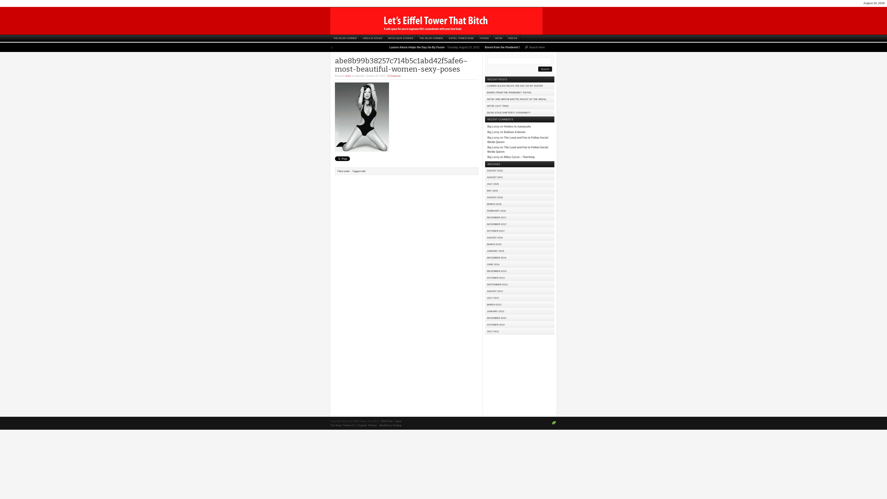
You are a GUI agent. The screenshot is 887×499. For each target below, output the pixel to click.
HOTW (498, 38)
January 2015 (495, 251)
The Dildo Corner (345, 38)
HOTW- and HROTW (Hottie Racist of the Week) (516, 99)
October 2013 (496, 278)
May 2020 (492, 190)
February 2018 (496, 211)
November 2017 (497, 224)
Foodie (484, 38)
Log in (398, 421)
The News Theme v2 (342, 425)
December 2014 (496, 257)
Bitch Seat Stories (400, 38)
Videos (512, 38)
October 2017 (496, 231)
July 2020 (493, 184)
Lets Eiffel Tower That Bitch (443, 21)
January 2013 (495, 311)
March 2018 (494, 204)
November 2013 (497, 271)
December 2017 (496, 217)
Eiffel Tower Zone (461, 38)
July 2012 (493, 331)
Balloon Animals (515, 132)
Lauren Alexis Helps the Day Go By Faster (401, 47)
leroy (348, 75)
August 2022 (495, 170)
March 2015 (494, 244)
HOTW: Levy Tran (497, 106)
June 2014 (493, 264)
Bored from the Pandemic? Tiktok (491, 47)
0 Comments (393, 75)
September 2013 (497, 284)
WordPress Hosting (390, 425)
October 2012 (496, 324)
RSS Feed (386, 421)
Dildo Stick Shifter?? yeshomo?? (509, 112)
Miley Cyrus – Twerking (519, 157)
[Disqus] (406, 236)
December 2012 (496, 318)
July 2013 (493, 298)
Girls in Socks (372, 38)
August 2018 (495, 197)
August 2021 (495, 177)
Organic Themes (367, 425)
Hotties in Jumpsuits (517, 126)
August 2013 (495, 291)
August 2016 (495, 237)
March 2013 (494, 304)
